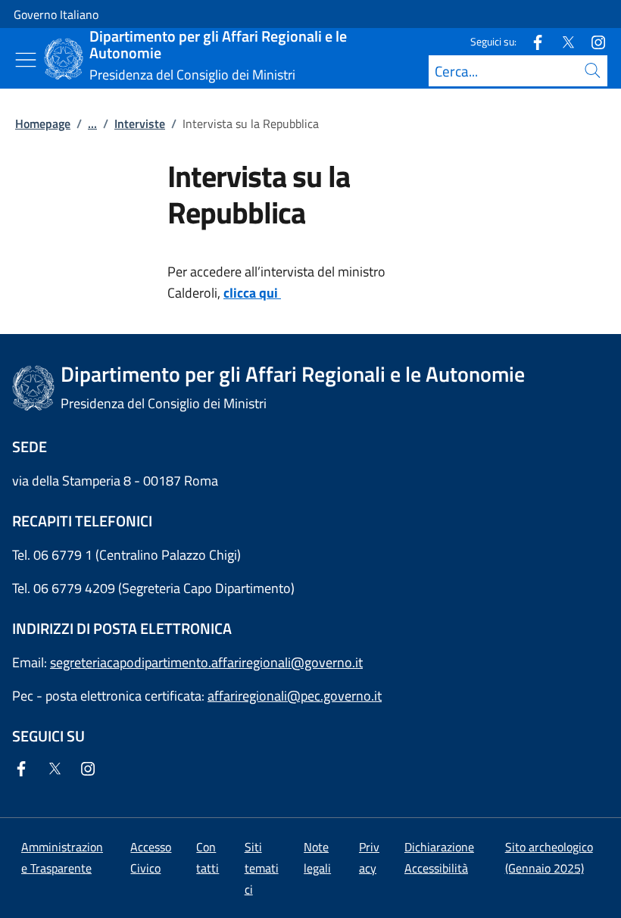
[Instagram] (592, 41)
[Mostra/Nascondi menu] (26, 60)
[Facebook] (531, 41)
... (92, 123)
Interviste (139, 123)
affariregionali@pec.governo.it (295, 695)
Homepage (42, 123)
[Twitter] (562, 41)
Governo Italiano (56, 14)
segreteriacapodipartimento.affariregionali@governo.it (206, 662)
